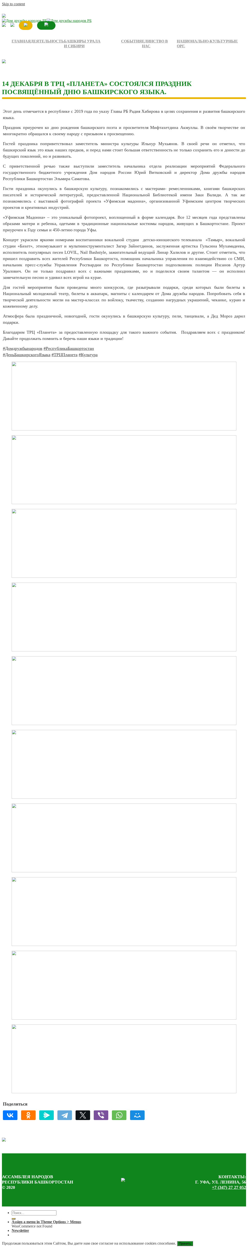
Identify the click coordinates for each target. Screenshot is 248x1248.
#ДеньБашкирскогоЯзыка (26, 354)
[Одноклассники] (28, 1115)
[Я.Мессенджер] (46, 1115)
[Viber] (101, 1115)
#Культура (88, 354)
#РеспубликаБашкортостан (69, 348)
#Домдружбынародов (22, 348)
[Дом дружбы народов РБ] (47, 21)
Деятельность (47, 41)
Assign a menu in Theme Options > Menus (46, 1222)
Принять (185, 1243)
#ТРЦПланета (65, 354)
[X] (83, 1115)
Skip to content (13, 4)
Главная (21, 41)
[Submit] (14, 1219)
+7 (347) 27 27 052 (229, 1187)
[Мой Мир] (137, 1115)
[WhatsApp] (119, 1115)
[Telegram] (64, 1115)
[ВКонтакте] (10, 1115)
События (131, 41)
